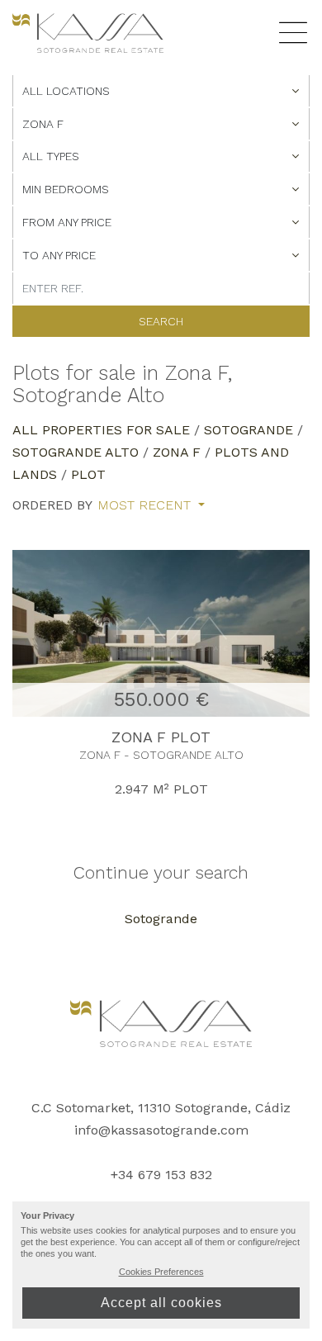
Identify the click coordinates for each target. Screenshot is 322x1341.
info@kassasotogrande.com (161, 1130)
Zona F (177, 452)
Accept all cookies (161, 1303)
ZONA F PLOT (161, 737)
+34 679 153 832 (161, 1174)
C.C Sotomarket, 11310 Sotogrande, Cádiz (161, 1108)
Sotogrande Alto (75, 452)
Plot (88, 474)
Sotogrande (248, 430)
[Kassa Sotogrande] (87, 32)
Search (161, 321)
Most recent (146, 505)
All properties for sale (101, 430)
